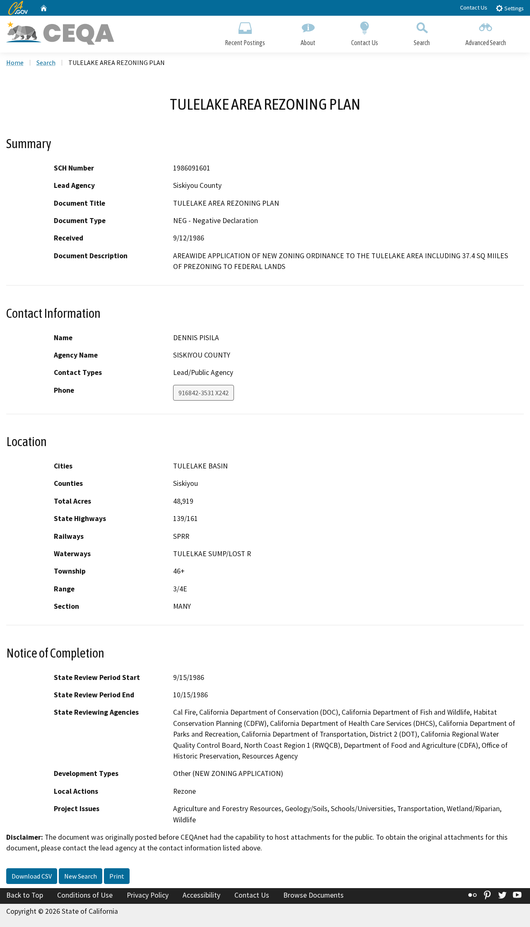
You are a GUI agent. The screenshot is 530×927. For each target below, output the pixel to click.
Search (422, 42)
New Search (80, 876)
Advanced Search (485, 42)
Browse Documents (313, 895)
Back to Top (24, 895)
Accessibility (201, 895)
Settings (513, 8)
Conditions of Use (85, 895)
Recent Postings (245, 42)
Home (15, 62)
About (308, 42)
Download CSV (32, 876)
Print (116, 876)
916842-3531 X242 (203, 393)
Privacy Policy (148, 895)
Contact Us (473, 7)
